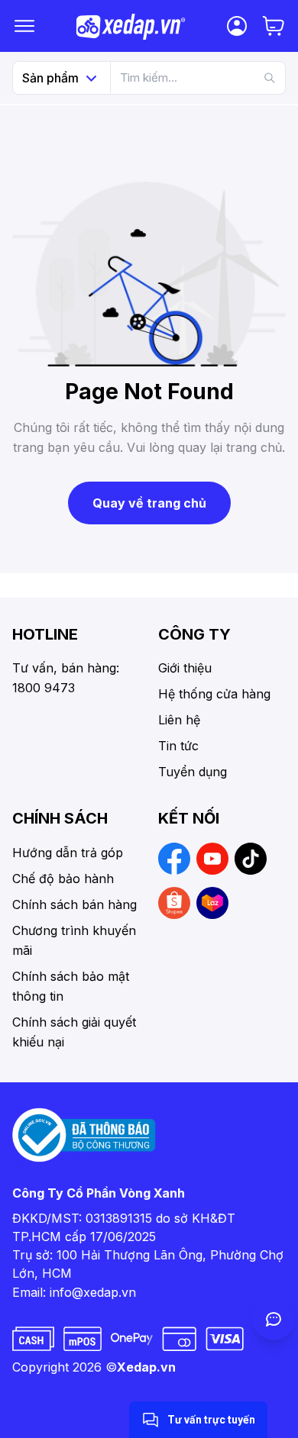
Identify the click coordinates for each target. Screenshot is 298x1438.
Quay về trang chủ (149, 503)
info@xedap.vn (93, 1292)
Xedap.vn (146, 1367)
